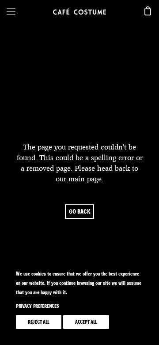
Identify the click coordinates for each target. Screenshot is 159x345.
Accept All (86, 322)
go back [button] (79, 211)
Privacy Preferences (37, 306)
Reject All (38, 322)
